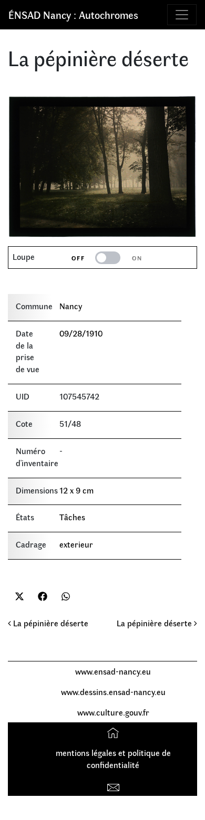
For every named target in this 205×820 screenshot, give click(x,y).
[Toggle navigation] (182, 14)
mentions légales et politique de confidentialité (113, 758)
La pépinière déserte (49, 622)
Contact (114, 785)
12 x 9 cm (76, 490)
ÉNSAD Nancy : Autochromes (73, 14)
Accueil (114, 732)
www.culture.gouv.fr (113, 712)
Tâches (72, 516)
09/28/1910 (80, 333)
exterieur (76, 544)
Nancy (70, 305)
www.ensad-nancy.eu (113, 671)
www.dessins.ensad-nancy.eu (113, 691)
